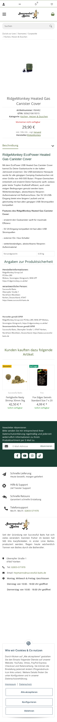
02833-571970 (31, 510)
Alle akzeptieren (29, 692)
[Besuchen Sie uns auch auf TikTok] (40, 455)
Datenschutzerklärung (13, 433)
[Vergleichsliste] (36, 4)
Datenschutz (25, 684)
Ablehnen (29, 710)
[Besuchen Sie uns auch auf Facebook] (17, 455)
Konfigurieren (29, 702)
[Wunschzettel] (52, 4)
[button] (20, 4)
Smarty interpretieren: (13, 627)
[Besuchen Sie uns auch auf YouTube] (25, 455)
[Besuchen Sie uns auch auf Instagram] (32, 455)
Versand (37, 132)
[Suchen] (52, 26)
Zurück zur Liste (9, 33)
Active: (5, 614)
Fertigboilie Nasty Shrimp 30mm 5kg (15, 399)
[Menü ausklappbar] (4, 14)
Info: (4, 600)
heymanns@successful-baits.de (30, 572)
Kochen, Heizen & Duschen (34, 116)
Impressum (10, 684)
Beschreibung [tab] (10, 145)
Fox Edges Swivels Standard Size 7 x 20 (42, 399)
